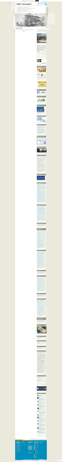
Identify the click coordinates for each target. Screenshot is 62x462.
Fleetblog (39, 293)
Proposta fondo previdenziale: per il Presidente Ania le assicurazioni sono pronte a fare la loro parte (41, 235)
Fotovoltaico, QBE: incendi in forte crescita (41, 215)
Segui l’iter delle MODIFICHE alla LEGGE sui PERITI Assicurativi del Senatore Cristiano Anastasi (41, 319)
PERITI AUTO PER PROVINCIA (20, 7)
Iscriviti (60, 460)
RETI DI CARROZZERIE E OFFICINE (20, 8)
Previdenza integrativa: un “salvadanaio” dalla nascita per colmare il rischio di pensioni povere (41, 214)
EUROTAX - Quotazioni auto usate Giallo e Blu (36, 444)
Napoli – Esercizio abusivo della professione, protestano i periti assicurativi (42, 432)
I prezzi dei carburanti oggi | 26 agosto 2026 (41, 311)
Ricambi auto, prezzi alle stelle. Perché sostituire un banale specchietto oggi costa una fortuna (41, 264)
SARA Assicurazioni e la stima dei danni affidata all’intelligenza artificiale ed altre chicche (42, 399)
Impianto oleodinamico (41, 396)
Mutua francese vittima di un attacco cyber (41, 211)
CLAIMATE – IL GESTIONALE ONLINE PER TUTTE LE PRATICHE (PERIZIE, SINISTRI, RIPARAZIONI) (42, 412)
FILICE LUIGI (36, 455)
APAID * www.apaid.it (23, 4)
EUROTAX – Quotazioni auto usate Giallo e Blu (30, 8)
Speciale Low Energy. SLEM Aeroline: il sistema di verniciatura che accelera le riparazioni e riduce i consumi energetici (41, 201)
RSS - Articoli (38, 342)
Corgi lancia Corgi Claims (39, 126)
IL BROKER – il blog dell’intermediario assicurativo (39, 229)
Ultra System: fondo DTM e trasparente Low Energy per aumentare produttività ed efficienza (41, 185)
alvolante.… (29, 443)
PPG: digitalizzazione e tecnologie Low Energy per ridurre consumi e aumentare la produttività (41, 189)
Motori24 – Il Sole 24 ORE (41, 223)
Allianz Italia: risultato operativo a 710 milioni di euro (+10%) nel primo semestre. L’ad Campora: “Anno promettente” (41, 245)
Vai (45, 4)
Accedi (28, 451)
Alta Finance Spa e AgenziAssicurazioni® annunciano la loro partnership (42, 419)
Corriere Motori (40, 250)
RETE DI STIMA (25, 7)
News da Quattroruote (41, 155)
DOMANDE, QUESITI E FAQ (30, 11)
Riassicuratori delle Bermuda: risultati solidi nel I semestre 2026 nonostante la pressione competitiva (41, 218)
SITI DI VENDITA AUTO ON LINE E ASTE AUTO (22, 10)
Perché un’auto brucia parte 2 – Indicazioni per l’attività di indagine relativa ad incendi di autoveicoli (41, 128)
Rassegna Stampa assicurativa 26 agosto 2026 (41, 212)
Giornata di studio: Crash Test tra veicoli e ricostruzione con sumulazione (42, 403)
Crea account (38, 377)
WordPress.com (29, 453)
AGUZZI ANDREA (36, 447)
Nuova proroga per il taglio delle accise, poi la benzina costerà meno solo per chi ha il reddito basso (41, 306)
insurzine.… (29, 444)
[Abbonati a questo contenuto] (37, 155)
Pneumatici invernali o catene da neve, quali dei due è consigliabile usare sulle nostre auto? (42, 406)
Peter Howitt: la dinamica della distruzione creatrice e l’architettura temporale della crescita (41, 238)
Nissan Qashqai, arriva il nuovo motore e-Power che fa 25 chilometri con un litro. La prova (41, 267)
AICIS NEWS (39, 270)
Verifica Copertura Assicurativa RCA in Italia (21, 11)
